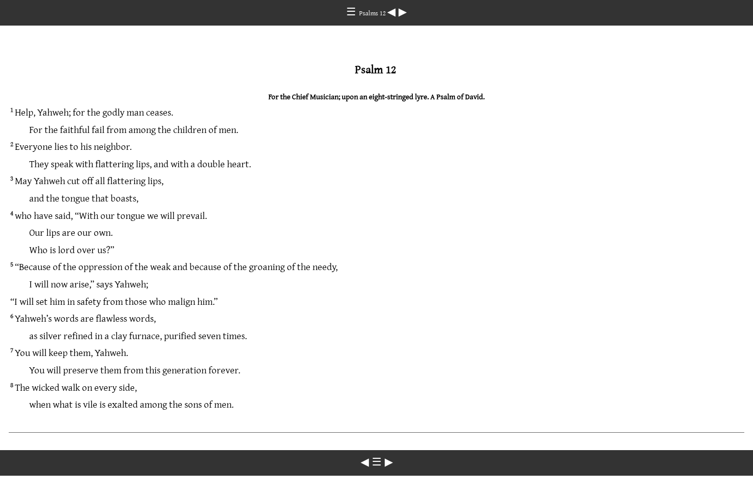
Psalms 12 (373, 13)
